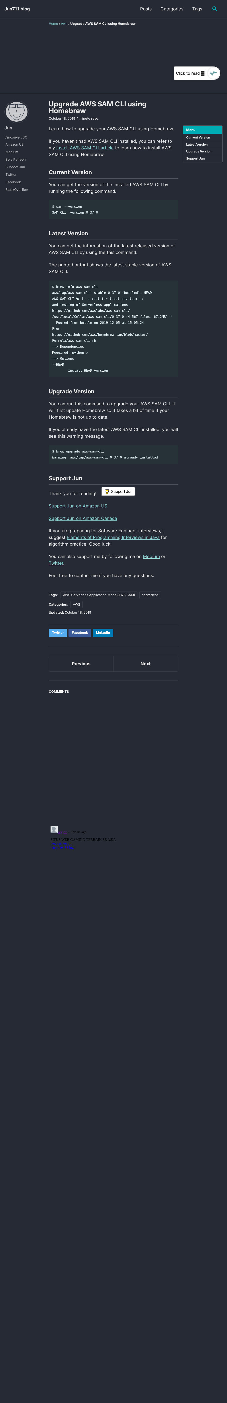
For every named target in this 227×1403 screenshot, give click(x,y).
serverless (150, 595)
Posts (146, 9)
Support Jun (195, 158)
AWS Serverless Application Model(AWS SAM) (99, 595)
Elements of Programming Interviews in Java (113, 537)
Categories (171, 9)
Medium (151, 556)
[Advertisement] (113, 63)
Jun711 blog (17, 9)
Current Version (198, 137)
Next (146, 663)
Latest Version (197, 144)
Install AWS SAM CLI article (85, 147)
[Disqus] (113, 757)
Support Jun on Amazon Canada (83, 518)
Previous (81, 663)
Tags (197, 9)
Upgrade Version (198, 151)
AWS (76, 604)
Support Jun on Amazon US (78, 506)
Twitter (56, 563)
